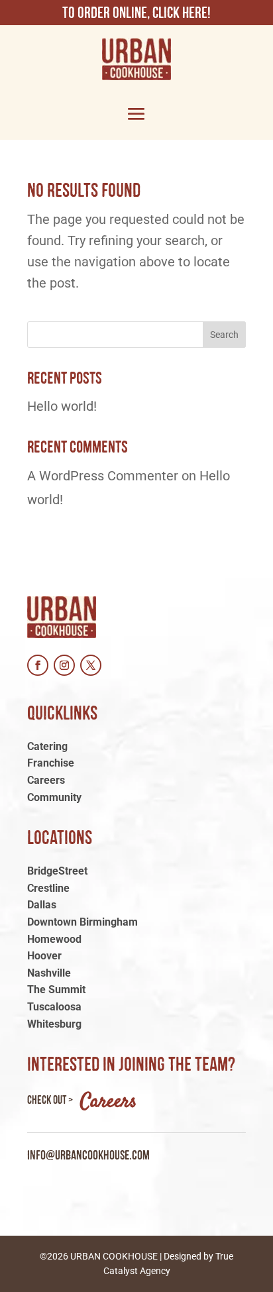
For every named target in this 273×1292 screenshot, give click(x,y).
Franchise (50, 763)
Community (54, 797)
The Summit (56, 989)
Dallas (41, 904)
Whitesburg (54, 1024)
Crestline (48, 888)
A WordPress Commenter (102, 476)
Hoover (44, 955)
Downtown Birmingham (82, 922)
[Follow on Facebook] (37, 665)
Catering (47, 746)
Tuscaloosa (54, 1006)
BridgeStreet (57, 871)
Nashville (49, 973)
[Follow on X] (90, 665)
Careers (46, 780)
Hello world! (62, 406)
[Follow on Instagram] (64, 665)
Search (224, 334)
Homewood (54, 939)
